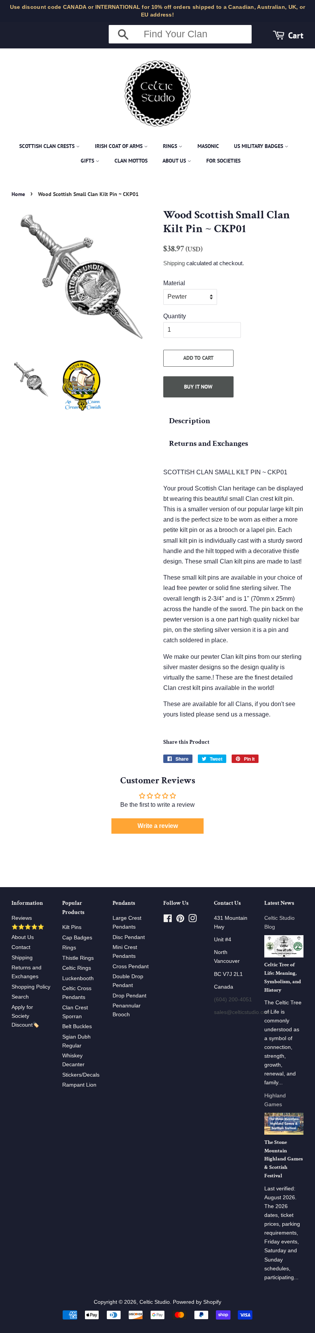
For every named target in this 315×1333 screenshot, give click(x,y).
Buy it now (198, 386)
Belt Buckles (77, 1026)
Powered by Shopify (197, 1302)
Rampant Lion (79, 1085)
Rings (171, 146)
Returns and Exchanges (208, 443)
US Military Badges (259, 146)
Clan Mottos (131, 160)
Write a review (158, 826)
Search (20, 997)
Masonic (208, 146)
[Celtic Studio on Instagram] (192, 920)
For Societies (223, 160)
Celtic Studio (154, 1302)
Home (18, 194)
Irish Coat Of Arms (119, 146)
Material (174, 283)
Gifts (88, 160)
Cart (295, 35)
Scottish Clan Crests (47, 146)
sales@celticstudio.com (242, 1012)
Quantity (174, 316)
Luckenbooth (78, 978)
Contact (21, 947)
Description (189, 421)
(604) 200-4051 (233, 999)
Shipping (174, 263)
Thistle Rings (78, 958)
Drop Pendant (129, 996)
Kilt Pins (71, 927)
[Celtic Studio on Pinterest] (180, 920)
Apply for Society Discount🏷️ (25, 1016)
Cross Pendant (131, 966)
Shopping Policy (31, 987)
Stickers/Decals (80, 1075)
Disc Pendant (129, 937)
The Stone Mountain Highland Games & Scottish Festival (283, 1159)
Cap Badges (77, 938)
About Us (174, 160)
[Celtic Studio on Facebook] (167, 920)
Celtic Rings (76, 968)
